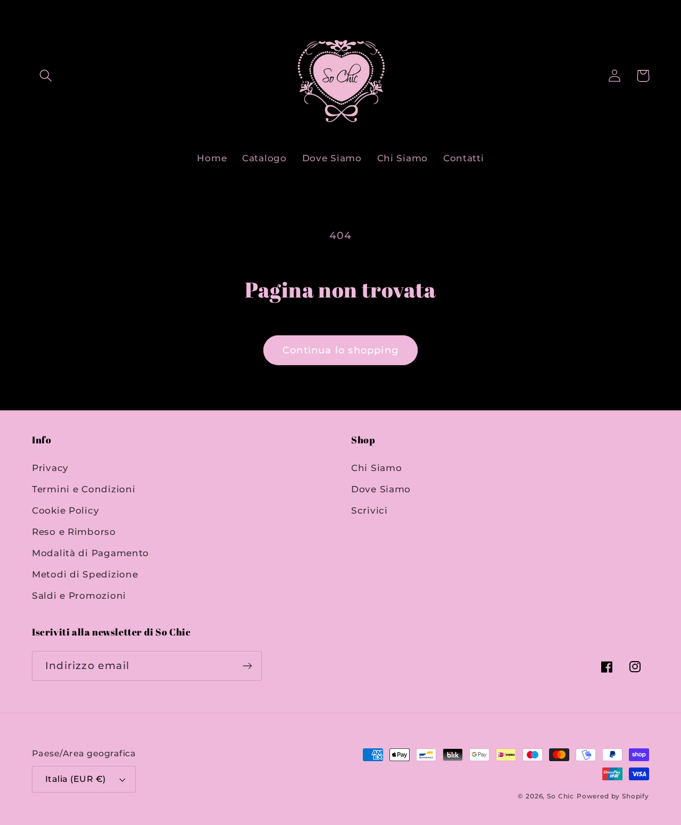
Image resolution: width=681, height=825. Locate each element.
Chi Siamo (376, 468)
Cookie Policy (65, 510)
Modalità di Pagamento (90, 553)
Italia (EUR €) (75, 779)
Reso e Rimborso (74, 531)
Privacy (50, 468)
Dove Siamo (381, 489)
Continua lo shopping (340, 350)
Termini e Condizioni (83, 489)
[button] (46, 76)
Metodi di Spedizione (85, 574)
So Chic (560, 796)
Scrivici (369, 510)
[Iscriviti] (247, 666)
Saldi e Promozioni (79, 595)
